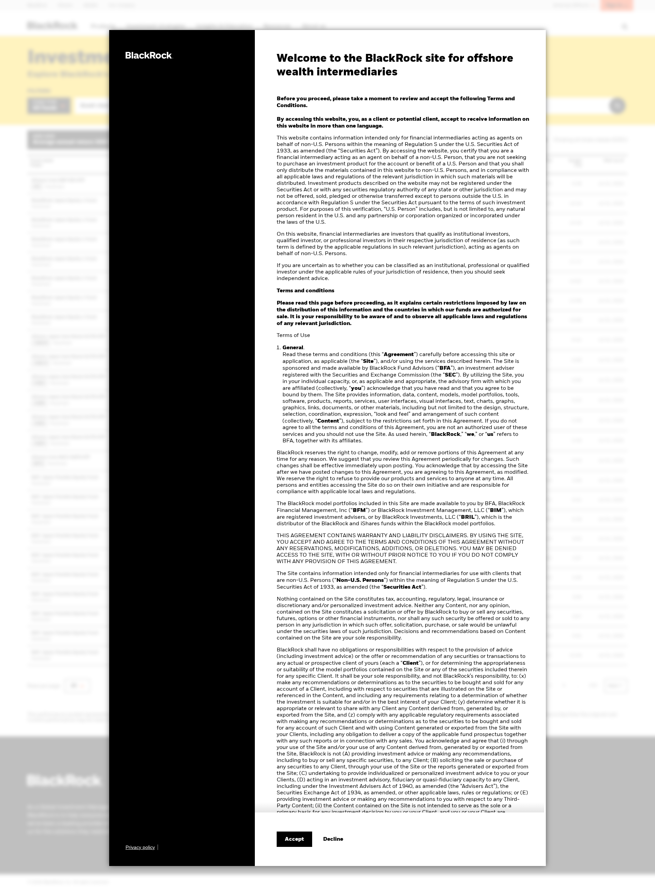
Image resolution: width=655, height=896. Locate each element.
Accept (294, 839)
